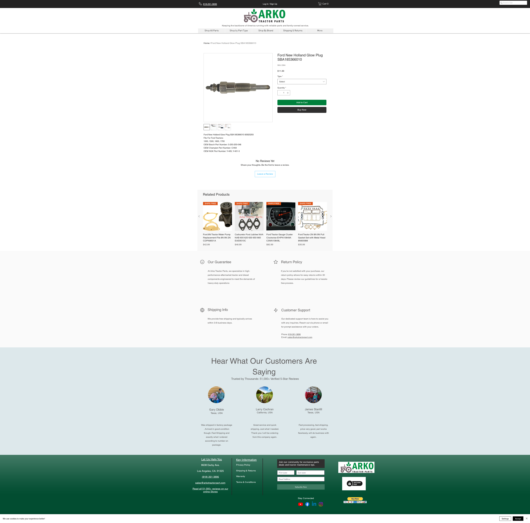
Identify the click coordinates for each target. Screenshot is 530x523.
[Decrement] (279, 92)
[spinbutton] (283, 92)
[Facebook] (307, 504)
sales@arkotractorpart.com (299, 337)
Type (280, 76)
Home (207, 43)
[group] (265, 225)
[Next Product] (331, 216)
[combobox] (301, 81)
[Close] (526, 518)
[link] (324, 3)
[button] (355, 500)
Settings (505, 518)
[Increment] (288, 92)
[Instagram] (321, 504)
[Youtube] (300, 504)
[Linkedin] (314, 504)
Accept (518, 518)
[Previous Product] (199, 216)
